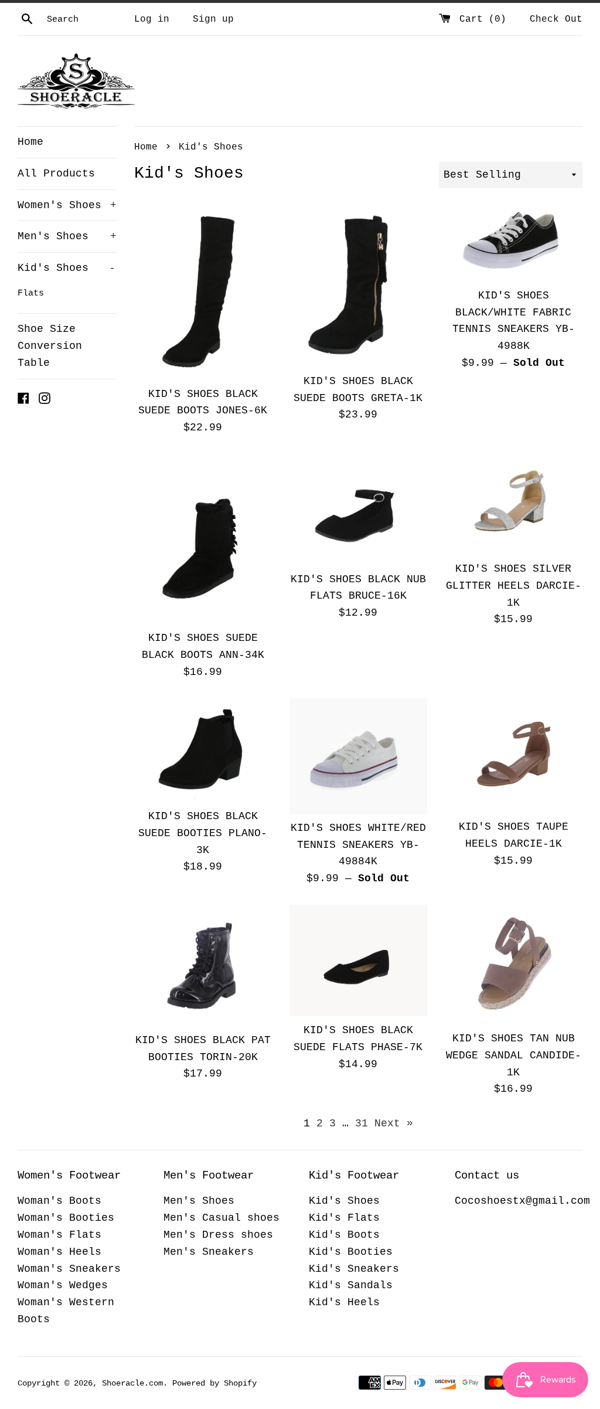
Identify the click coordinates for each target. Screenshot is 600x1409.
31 (361, 1123)
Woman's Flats (59, 1235)
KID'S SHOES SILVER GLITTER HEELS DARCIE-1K (513, 586)
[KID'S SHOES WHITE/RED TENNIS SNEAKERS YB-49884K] (358, 756)
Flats (31, 293)
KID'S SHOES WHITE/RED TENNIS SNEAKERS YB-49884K (358, 845)
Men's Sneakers (208, 1252)
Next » (393, 1123)
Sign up (213, 19)
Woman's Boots (59, 1201)
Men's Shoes (67, 236)
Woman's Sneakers (69, 1269)
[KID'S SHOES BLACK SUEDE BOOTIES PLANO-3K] (203, 750)
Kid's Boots (344, 1235)
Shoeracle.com (132, 1383)
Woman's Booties (66, 1218)
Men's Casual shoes (221, 1218)
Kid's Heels (344, 1302)
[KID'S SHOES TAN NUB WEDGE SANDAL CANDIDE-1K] (513, 964)
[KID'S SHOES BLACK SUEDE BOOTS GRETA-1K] (358, 286)
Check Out (556, 19)
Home (30, 142)
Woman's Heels (59, 1252)
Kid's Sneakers (354, 1269)
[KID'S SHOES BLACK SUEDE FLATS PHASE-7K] (358, 960)
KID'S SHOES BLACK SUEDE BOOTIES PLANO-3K (202, 833)
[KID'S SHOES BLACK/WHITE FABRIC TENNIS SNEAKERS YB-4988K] (513, 243)
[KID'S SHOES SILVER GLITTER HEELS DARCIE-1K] (513, 504)
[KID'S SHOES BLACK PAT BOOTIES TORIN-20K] (203, 965)
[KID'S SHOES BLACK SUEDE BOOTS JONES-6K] (203, 293)
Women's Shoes (67, 205)
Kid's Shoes (66, 268)
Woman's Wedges (63, 1285)
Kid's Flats (344, 1218)
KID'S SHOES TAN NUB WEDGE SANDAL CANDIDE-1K (513, 1055)
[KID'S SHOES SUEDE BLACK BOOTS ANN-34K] (203, 539)
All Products (56, 173)
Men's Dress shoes (218, 1235)
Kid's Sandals (351, 1285)
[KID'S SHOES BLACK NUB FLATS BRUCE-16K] (358, 509)
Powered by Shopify (214, 1383)
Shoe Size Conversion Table (50, 346)
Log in (151, 19)
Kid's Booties (351, 1252)
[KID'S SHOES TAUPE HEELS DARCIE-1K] (513, 755)
